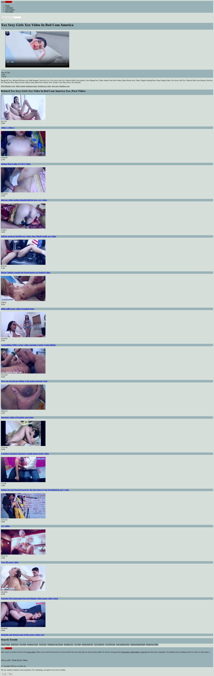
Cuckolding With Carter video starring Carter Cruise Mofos (28, 345)
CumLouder (125, 652)
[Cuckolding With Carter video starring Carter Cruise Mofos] (23, 337)
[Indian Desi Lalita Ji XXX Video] (23, 155)
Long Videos (9, 10)
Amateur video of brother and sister (17, 417)
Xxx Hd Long (110, 644)
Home (7, 6)
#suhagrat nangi (31, 86)
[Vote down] (4, 71)
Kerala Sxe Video (152, 644)
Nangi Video (5, 644)
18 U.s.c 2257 (6, 660)
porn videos (31, 652)
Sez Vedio (23, 644)
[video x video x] (23, 119)
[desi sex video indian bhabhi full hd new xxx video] (23, 192)
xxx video (5, 526)
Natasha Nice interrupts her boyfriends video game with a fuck (29, 598)
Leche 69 (143, 652)
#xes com (55, 86)
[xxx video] (23, 518)
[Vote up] (2, 71)
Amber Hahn (134, 652)
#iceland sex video (44, 86)
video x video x (8, 127)
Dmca (25, 660)
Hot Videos (9, 12)
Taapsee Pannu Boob (137, 644)
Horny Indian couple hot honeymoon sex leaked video (25, 272)
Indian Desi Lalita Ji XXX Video (16, 164)
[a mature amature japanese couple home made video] (23, 445)
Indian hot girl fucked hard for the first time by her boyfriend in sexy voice (35, 490)
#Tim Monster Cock (8, 86)
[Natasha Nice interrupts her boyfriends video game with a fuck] (23, 590)
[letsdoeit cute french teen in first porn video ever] (23, 626)
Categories (9, 8)
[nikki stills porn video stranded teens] (23, 300)
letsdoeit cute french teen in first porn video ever (22, 635)
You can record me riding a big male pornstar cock (24, 381)
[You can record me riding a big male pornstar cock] (23, 373)
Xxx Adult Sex (99, 644)
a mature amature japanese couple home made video (25, 453)
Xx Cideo (77, 644)
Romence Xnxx (32, 644)
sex (115, 652)
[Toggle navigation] (13, 2)
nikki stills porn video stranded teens (17, 309)
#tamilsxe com (64, 86)
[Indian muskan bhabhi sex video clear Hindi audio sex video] (23, 228)
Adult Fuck (15, 644)
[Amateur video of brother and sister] (23, 409)
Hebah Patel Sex (87, 644)
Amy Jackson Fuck (123, 644)
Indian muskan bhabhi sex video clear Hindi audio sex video (28, 236)
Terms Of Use (17, 660)
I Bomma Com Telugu (55, 644)
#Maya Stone (20, 86)
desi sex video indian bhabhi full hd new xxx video (24, 200)
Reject (11, 674)
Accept (4, 674)
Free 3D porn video (10, 562)
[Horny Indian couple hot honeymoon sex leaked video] (23, 264)
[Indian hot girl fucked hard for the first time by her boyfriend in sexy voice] (23, 481)
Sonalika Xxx (68, 644)
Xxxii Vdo (43, 644)
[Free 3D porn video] (23, 554)
